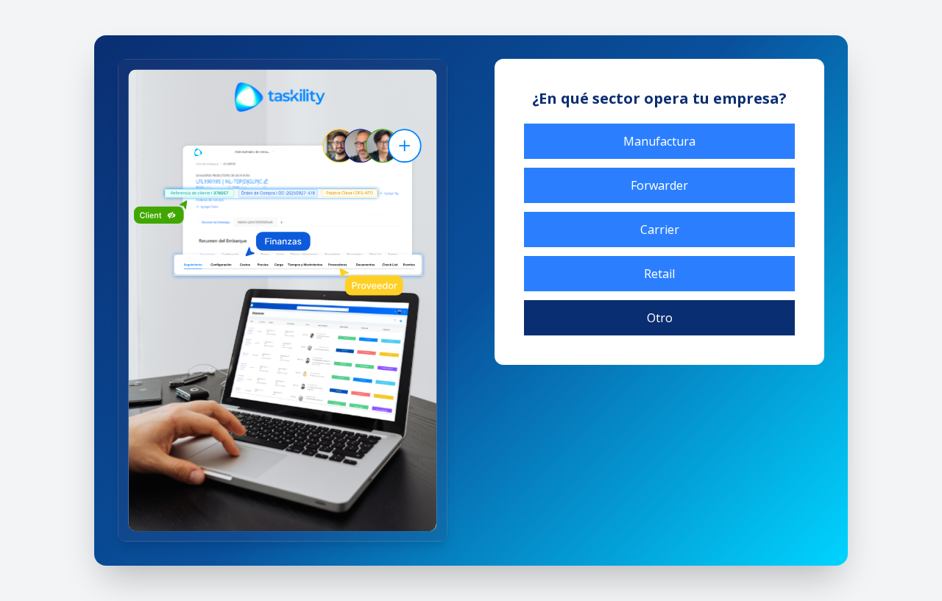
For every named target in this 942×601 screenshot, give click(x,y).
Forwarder (659, 185)
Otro (660, 318)
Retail (659, 274)
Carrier (659, 229)
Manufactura (659, 141)
